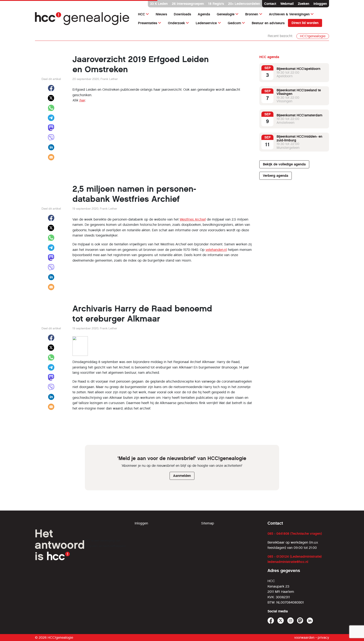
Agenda (204, 14)
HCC (141, 14)
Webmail (287, 4)
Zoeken (303, 4)
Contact (270, 4)
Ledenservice (206, 23)
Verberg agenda (275, 176)
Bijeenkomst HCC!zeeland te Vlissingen (299, 92)
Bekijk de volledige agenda (284, 164)
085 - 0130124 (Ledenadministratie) (295, 557)
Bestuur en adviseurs (268, 23)
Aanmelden (182, 476)
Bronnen (251, 14)
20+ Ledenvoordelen (244, 4)
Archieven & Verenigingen (289, 14)
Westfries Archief (193, 219)
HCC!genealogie (312, 36)
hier (82, 100)
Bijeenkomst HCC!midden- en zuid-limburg (299, 138)
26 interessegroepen (188, 4)
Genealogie (225, 14)
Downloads (182, 14)
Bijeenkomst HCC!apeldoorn (298, 69)
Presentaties (147, 23)
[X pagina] (280, 620)
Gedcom (234, 23)
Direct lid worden (305, 23)
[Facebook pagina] (271, 620)
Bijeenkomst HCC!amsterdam (299, 115)
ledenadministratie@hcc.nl (288, 562)
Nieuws (161, 14)
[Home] (82, 18)
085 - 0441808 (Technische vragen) (295, 534)
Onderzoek (176, 23)
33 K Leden (159, 4)
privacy (323, 638)
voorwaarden (304, 638)
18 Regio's (216, 4)
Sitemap (207, 523)
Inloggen (320, 4)
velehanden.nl (216, 250)
